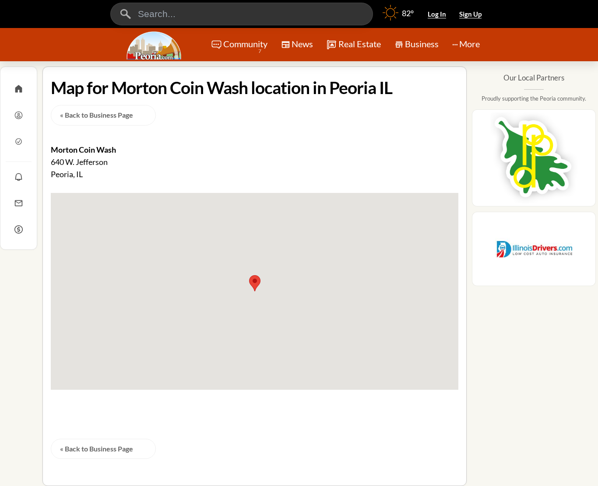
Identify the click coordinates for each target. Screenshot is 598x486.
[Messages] (19, 203)
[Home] (19, 88)
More (469, 43)
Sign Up (470, 14)
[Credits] (19, 229)
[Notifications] (19, 176)
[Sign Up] (19, 141)
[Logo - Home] (155, 45)
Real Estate (359, 43)
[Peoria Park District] (534, 160)
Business (422, 43)
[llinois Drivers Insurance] (534, 251)
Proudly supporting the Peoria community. (534, 98)
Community (245, 46)
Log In (437, 14)
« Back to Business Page (96, 115)
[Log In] (19, 115)
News (302, 43)
